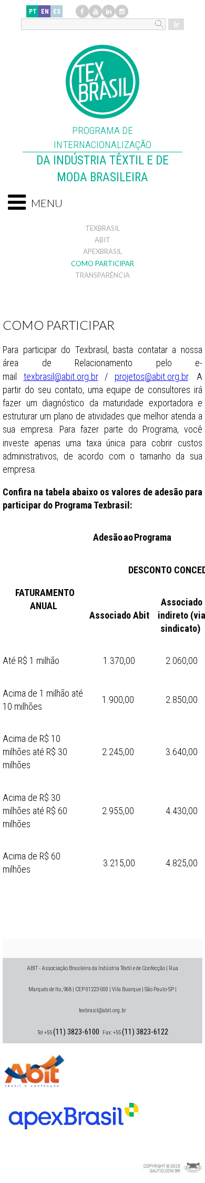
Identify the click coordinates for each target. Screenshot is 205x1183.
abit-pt (34, 1070)
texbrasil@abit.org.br (61, 376)
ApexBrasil (102, 251)
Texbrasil (102, 228)
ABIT (102, 240)
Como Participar (102, 263)
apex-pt (74, 1112)
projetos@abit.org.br (151, 376)
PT (33, 11)
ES (56, 11)
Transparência (102, 275)
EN (45, 11)
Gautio (170, 1154)
